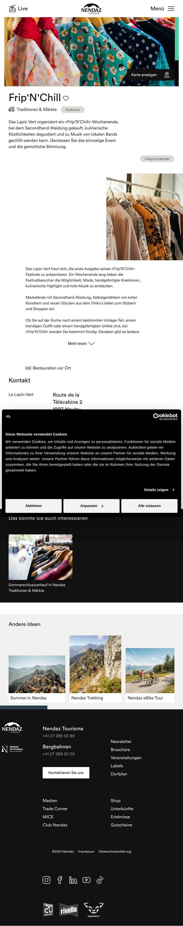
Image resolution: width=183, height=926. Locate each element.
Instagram (46, 880)
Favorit (66, 98)
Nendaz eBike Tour (145, 698)
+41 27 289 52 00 (59, 754)
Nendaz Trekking (87, 698)
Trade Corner (55, 808)
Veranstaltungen (126, 757)
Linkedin (73, 880)
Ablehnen (33, 506)
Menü (157, 8)
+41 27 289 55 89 (59, 735)
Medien (50, 800)
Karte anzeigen (144, 74)
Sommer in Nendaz (28, 698)
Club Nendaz (55, 825)
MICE (48, 816)
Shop (115, 800)
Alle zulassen (149, 506)
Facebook (60, 880)
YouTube (86, 880)
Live (23, 8)
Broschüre (120, 749)
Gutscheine (121, 825)
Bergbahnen (57, 746)
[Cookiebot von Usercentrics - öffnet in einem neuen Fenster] (157, 416)
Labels (117, 765)
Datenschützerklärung (115, 851)
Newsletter (121, 741)
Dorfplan (119, 774)
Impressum (86, 851)
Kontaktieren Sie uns (65, 772)
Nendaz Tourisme (12, 727)
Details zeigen (156, 490)
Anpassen (88, 506)
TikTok (100, 880)
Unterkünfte (122, 808)
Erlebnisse (120, 816)
